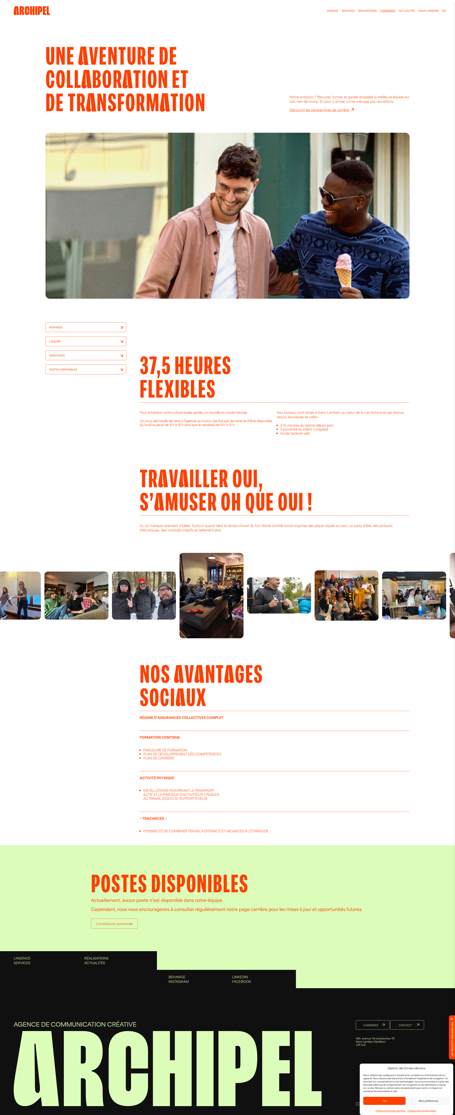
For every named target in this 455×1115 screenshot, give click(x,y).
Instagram (178, 981)
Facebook (241, 981)
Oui (384, 1100)
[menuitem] (332, 10)
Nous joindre (428, 11)
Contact (405, 1025)
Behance (176, 976)
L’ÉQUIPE (55, 341)
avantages (57, 355)
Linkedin (240, 976)
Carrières (387, 11)
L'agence (22, 958)
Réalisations (367, 11)
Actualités (407, 11)
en (444, 11)
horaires (55, 327)
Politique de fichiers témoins (391, 1110)
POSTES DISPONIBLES (63, 369)
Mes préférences (428, 1100)
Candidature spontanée (114, 923)
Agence (332, 11)
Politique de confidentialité (421, 1110)
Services (348, 11)
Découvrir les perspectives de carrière (319, 110)
